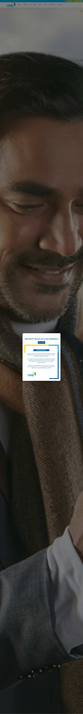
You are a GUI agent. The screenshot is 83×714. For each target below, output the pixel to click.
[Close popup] (59, 334)
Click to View (41, 342)
